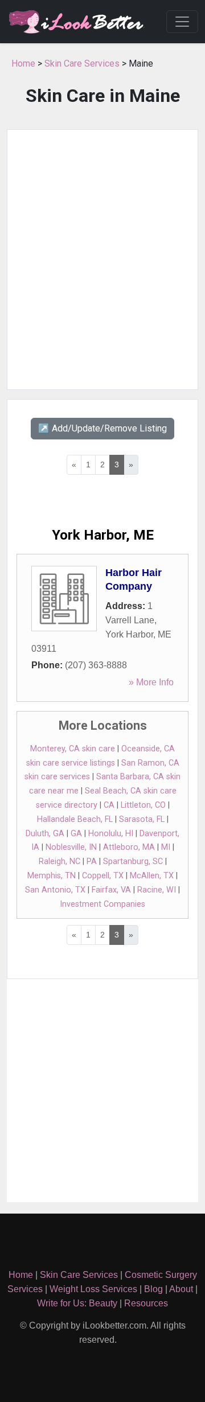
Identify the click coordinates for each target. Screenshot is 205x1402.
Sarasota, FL (142, 819)
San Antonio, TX (55, 890)
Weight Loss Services (93, 1289)
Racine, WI (156, 890)
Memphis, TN (51, 876)
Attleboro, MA (129, 847)
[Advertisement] (102, 259)
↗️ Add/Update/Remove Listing (102, 428)
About (181, 1289)
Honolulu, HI (110, 833)
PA (92, 861)
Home (23, 63)
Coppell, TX (103, 876)
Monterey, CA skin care (72, 749)
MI (165, 847)
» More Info (151, 682)
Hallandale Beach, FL (75, 819)
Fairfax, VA (111, 890)
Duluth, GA (45, 833)
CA (109, 805)
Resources (146, 1303)
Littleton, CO (143, 805)
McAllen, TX (152, 876)
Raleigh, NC (59, 861)
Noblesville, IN (71, 847)
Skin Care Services (82, 63)
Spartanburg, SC (133, 861)
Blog (153, 1289)
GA (76, 833)
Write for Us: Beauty (77, 1303)
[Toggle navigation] (182, 21)
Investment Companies (102, 904)
